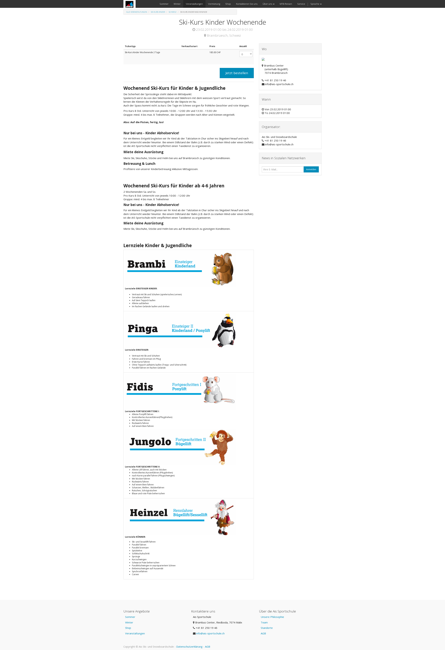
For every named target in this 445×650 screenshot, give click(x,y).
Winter (129, 622)
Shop (128, 628)
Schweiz (172, 12)
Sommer (130, 617)
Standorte (267, 628)
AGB (263, 633)
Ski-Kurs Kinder (158, 12)
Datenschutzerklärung (189, 646)
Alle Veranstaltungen (136, 12)
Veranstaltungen (135, 633)
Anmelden (311, 169)
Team (264, 622)
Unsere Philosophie (272, 617)
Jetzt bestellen (236, 73)
